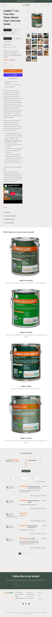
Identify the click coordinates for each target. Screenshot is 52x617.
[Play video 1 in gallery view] (34, 35)
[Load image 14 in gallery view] (40, 47)
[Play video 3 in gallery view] (46, 35)
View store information (10, 87)
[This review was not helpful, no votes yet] (44, 495)
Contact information (26, 614)
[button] (2, 4)
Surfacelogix (10, 612)
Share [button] (6, 207)
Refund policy (23, 612)
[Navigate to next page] (35, 554)
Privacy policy (30, 612)
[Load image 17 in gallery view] (34, 53)
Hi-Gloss (13, 33)
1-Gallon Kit (7, 38)
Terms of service (37, 612)
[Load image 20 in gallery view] (28, 58)
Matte (6, 33)
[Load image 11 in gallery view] (46, 41)
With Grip (16, 30)
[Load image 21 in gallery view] (34, 58)
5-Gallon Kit (7, 41)
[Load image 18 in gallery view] (40, 53)
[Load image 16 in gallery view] (28, 53)
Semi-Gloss (7, 30)
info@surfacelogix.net (20, 598)
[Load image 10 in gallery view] (40, 41)
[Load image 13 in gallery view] (34, 47)
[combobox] (23, 478)
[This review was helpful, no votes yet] (42, 495)
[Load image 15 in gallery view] (46, 47)
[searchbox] (10, 478)
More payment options (13, 78)
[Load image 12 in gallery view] (28, 47)
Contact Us (40, 598)
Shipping (5, 47)
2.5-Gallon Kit (17, 38)
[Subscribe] (36, 584)
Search (39, 592)
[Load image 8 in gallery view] (28, 41)
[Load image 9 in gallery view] (34, 41)
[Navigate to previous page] (17, 554)
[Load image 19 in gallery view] (46, 53)
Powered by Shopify (16, 612)
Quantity (5, 62)
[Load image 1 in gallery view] (28, 35)
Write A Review (26, 471)
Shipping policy (44, 612)
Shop (39, 595)
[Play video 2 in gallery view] (40, 35)
